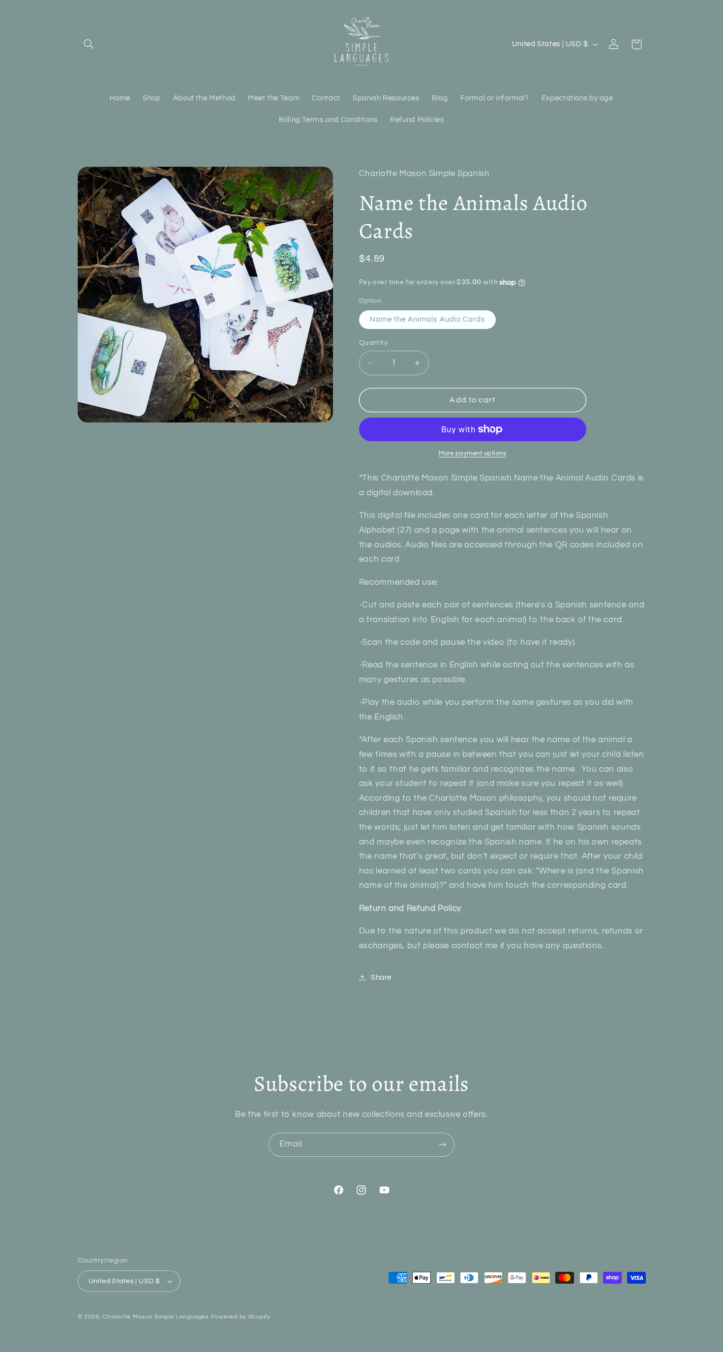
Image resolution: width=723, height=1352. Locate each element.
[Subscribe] (442, 1145)
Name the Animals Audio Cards (427, 319)
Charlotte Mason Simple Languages (156, 1317)
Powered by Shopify (241, 1317)
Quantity (373, 342)
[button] (89, 44)
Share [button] (381, 977)
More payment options (473, 454)
